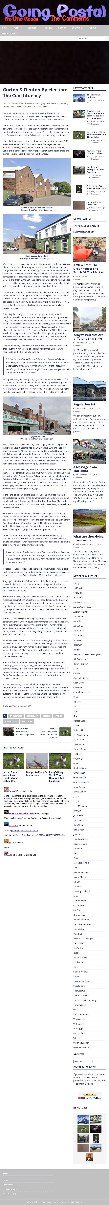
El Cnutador (78, 739)
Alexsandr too (79, 602)
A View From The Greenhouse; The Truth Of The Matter (88, 268)
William (76, 1038)
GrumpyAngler (79, 777)
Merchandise (8, 33)
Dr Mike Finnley (80, 730)
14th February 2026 (15, 103)
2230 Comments (93, 210)
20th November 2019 (84, 408)
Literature (77, 28)
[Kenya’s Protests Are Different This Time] (89, 319)
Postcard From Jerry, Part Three (94, 152)
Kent (75, 853)
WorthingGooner (81, 1042)
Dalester (77, 701)
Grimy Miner (79, 772)
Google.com (48, 210)
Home (4, 28)
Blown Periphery (80, 664)
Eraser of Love (80, 749)
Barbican (77, 640)
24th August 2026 (95, 100)
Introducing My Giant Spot (94, 203)
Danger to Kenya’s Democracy (36, 774)
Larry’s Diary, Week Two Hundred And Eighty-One (10, 777)
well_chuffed (79, 1033)
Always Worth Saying (36, 103)
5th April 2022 (81, 276)
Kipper (76, 858)
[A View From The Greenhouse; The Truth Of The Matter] (89, 249)
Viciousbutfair (79, 1019)
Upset (76, 1009)
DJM (75, 716)
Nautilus (77, 886)
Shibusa (76, 976)
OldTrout (77, 910)
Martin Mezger (80, 877)
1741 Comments (93, 143)
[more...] (92, 299)
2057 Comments (93, 194)
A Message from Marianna (85, 469)
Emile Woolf (78, 744)
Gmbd (76, 763)
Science (48, 28)
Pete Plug (77, 933)
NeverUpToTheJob (82, 891)
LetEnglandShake (81, 862)
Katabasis (77, 848)
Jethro (76, 796)
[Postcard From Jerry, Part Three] (79, 154)
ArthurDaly (78, 626)
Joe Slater (77, 820)
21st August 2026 (95, 191)
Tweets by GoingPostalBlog (86, 225)
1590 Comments (93, 124)
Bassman (77, 644)
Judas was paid (80, 844)
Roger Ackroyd (80, 957)
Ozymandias (79, 915)
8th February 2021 (83, 474)
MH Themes (77, 1202)
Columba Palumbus (82, 692)
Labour (13, 106)
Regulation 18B (84, 404)
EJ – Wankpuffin (80, 735)
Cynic (75, 697)
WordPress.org (9, 1194)
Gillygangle (78, 758)
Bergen (76, 649)
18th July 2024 (81, 342)
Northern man (79, 900)
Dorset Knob (79, 720)
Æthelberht (78, 597)
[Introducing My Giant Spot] (79, 205)
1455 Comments (93, 159)
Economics (33, 28)
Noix (75, 896)
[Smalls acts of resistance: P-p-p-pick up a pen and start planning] (79, 114)
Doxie (76, 725)
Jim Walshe (78, 815)
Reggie (76, 952)
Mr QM (76, 881)
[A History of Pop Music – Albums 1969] (79, 189)
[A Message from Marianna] (89, 451)
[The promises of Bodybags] (79, 98)
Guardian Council (81, 782)
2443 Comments (44, 106)
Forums (92, 28)
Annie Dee (78, 621)
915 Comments (92, 103)
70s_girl (76, 583)
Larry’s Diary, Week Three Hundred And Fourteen (56, 777)
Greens (46, 716)
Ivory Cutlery (79, 787)
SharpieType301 (80, 971)
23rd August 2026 (95, 121)
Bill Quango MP (80, 659)
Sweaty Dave (79, 986)
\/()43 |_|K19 (79, 1028)
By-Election (16, 716)
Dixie (75, 711)
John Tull (77, 834)
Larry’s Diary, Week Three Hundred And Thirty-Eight (96, 134)
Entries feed (8, 1184)
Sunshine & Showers (82, 981)
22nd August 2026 (95, 156)
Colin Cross (78, 682)
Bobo (75, 668)
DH (74, 706)
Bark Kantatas (79, 635)
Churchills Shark (80, 678)
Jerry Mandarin (80, 806)
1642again (78, 588)
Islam (6, 106)
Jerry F (76, 801)
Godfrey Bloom (80, 768)
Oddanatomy (79, 905)
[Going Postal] (54, 23)
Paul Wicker (78, 929)
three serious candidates (41, 113)
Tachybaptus (79, 990)
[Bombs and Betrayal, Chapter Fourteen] (79, 170)
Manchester (11, 721)
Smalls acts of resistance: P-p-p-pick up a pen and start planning (95, 115)
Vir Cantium (78, 1024)
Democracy (54, 103)
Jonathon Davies (81, 839)
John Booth (78, 829)
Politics (18, 28)
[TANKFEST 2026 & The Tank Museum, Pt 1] (95, 1148)
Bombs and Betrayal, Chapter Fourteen (95, 169)
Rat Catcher (78, 943)
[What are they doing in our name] (89, 521)
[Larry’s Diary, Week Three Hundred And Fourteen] (60, 761)
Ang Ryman (78, 616)
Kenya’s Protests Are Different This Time (88, 336)
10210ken (77, 592)
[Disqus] (37, 821)
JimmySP (77, 810)
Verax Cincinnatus (81, 1014)
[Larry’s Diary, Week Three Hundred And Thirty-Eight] (79, 135)
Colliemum (78, 687)
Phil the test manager (83, 938)
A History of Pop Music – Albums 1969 (96, 187)
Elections (63, 103)
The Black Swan (80, 995)
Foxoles (77, 753)
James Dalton (79, 791)
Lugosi (76, 867)
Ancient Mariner (80, 611)
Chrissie (76, 673)
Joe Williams (78, 825)
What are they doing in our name (88, 538)
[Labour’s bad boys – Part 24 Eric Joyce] (89, 1157)
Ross (75, 967)
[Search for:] (92, 38)
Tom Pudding (79, 1005)
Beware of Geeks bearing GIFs (87, 654)
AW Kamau (78, 630)
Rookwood (78, 962)
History (62, 28)
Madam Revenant (81, 872)
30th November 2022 (84, 544)
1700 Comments (93, 177)
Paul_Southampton (82, 924)
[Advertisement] (54, 62)
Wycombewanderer (82, 1047)
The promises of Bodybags (94, 95)
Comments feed (10, 1189)
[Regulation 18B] (89, 389)
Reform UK (28, 106)
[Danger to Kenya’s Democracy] (37, 761)
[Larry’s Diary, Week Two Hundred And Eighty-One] (13, 761)
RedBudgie (78, 948)
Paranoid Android (81, 919)
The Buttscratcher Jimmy (84, 1000)
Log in (5, 1180)
